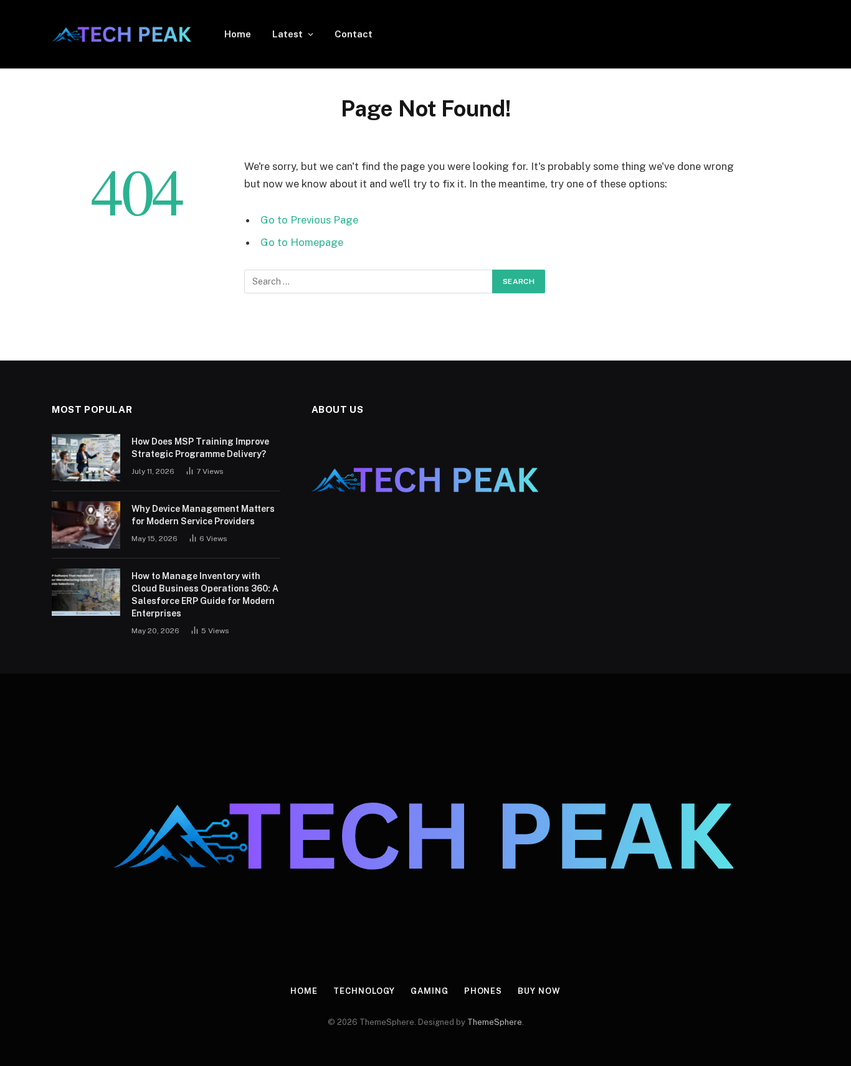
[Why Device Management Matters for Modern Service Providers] (86, 525)
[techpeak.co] (122, 34)
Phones (483, 991)
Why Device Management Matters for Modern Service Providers (203, 515)
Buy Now (539, 991)
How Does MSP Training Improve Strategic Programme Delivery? (200, 447)
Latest (287, 34)
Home (237, 34)
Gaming (429, 991)
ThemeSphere (494, 1022)
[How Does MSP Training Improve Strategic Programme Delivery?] (86, 457)
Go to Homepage (301, 242)
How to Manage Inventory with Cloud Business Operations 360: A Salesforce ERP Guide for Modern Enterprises (204, 594)
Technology (364, 991)
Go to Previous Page (309, 220)
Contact (354, 34)
